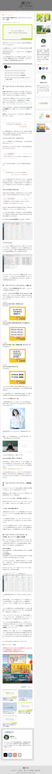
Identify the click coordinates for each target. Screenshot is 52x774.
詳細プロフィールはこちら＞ (10, 750)
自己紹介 (32, 770)
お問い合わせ (37, 770)
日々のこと (14, 770)
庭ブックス (26, 770)
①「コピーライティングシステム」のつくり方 (15, 70)
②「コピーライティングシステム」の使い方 (14, 72)
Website (19, 757)
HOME (27, 768)
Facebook (10, 757)
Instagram (15, 757)
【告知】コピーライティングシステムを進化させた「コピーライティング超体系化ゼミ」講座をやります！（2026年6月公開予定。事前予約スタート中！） (17, 649)
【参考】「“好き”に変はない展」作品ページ (13, 468)
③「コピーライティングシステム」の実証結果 (15, 75)
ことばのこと (29, 687)
